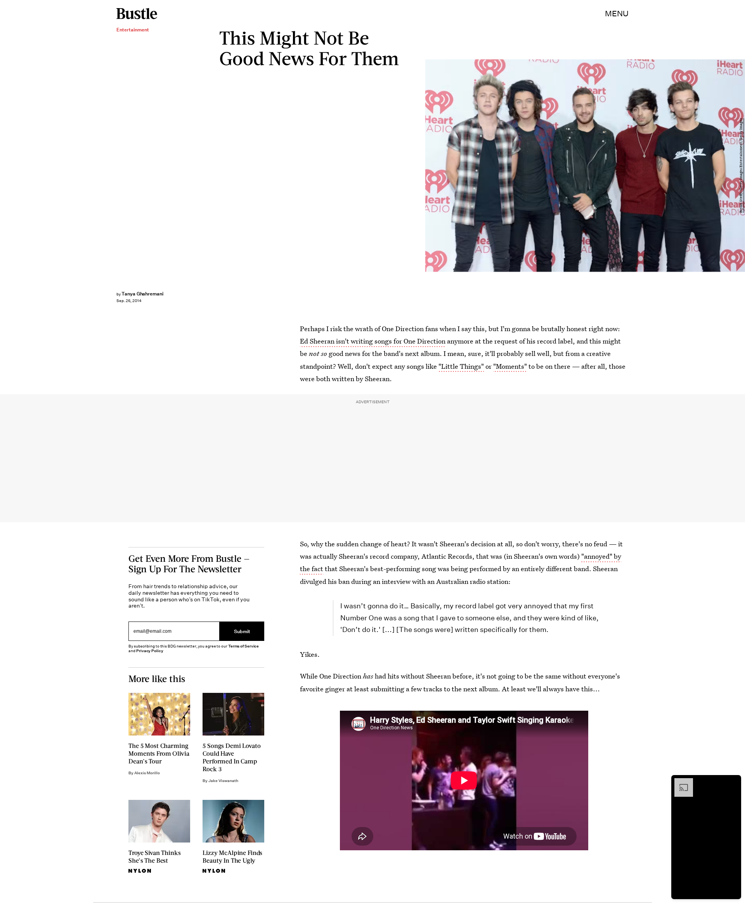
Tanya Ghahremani (142, 293)
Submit (242, 631)
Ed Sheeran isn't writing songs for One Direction (372, 341)
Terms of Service (243, 646)
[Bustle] (136, 13)
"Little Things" (461, 366)
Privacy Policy (149, 650)
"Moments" (510, 366)
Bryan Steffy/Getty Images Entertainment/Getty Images (741, 165)
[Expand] (680, 782)
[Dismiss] (732, 782)
